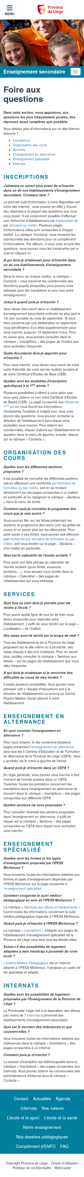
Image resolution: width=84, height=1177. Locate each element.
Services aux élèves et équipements (50, 907)
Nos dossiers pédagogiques (42, 1137)
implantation (65, 220)
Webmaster (62, 1167)
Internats (19, 163)
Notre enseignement (42, 1127)
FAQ (64, 1146)
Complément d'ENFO (36, 1146)
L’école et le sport (23, 1117)
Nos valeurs (53, 1108)
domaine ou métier (23, 225)
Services (19, 149)
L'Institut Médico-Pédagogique (26, 962)
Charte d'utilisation (64, 1163)
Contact (21, 1098)
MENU (9, 13)
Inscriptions (21, 140)
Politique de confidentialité (32, 1167)
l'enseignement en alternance (52, 746)
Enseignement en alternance (34, 154)
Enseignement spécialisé (31, 159)
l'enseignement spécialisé (22, 888)
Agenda (63, 1098)
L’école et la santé (60, 1117)
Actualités (42, 1098)
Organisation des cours (30, 145)
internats (33, 1015)
